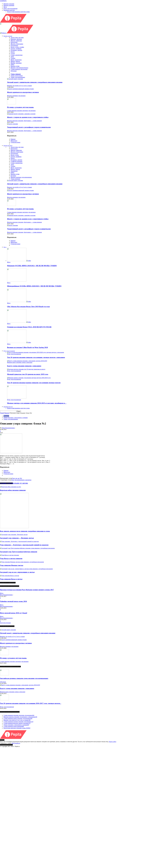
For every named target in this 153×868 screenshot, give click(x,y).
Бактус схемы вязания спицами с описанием (24, 366)
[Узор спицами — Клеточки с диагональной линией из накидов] (19, 541)
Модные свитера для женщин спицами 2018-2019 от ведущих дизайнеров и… (36, 403)
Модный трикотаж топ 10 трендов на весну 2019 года (27, 374)
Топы (12, 56)
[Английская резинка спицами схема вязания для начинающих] (4, 675)
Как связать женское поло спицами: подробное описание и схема (25, 531)
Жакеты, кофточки (16, 40)
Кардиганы (14, 42)
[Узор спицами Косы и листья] (9, 575)
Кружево (13, 175)
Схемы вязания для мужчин (19, 69)
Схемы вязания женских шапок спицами (17, 723)
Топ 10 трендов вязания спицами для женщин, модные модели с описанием (36, 357)
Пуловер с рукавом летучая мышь (20, 107)
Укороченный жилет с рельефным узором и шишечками (29, 127)
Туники (13, 58)
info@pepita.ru (16, 743)
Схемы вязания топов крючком (14, 726)
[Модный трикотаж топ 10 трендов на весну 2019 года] (26, 369)
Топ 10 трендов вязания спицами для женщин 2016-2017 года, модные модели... (30, 703)
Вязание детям (15, 66)
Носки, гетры (15, 155)
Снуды (13, 53)
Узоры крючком (15, 179)
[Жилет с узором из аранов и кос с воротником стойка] (21, 114)
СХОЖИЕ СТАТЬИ (6, 483)
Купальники (14, 45)
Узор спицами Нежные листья (11, 565)
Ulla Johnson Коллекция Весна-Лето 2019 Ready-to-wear (28, 306)
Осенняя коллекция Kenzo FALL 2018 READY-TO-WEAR (29, 327)
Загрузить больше (5, 622)
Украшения (14, 171)
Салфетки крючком (16, 161)
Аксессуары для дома (17, 37)
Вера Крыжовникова (8, 428)
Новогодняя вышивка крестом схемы (18, 11)
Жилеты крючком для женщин (16, 95)
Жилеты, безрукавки (17, 44)
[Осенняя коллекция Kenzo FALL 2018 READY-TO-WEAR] (19, 322)
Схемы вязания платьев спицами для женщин (18, 721)
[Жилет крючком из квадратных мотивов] (20, 89)
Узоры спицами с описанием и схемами (16, 417)
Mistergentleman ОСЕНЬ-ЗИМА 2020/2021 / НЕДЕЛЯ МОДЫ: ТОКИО (34, 286)
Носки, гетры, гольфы (17, 47)
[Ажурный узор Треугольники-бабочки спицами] (27, 548)
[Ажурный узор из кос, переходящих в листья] (26, 569)
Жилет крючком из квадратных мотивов (23, 92)
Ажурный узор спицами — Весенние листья (17, 538)
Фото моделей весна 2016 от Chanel (13, 613)
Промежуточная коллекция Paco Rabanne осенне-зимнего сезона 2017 (27, 590)
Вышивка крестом (9, 10)
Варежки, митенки (16, 39)
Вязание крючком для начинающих (21, 177)
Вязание (6, 416)
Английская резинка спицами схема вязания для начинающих (24, 678)
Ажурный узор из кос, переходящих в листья (17, 572)
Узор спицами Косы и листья (11, 579)
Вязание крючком (9, 5)
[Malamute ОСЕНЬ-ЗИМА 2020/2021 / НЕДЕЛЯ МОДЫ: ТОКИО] (19, 260)
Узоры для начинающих (18, 77)
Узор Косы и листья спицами (11, 558)
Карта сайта (112, 741)
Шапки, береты (15, 61)
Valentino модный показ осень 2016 (13, 601)
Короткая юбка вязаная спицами (13, 490)
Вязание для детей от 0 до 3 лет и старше (19, 85)
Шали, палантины (16, 59)
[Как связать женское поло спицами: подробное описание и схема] (14, 527)
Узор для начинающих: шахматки (21, 480)
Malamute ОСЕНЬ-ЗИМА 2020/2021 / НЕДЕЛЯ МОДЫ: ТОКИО (32, 266)
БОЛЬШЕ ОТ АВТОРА (20, 483)
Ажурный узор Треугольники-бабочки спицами (18, 552)
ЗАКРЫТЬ (3, 1)
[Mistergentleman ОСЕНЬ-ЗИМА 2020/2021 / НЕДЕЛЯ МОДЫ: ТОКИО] (16, 281)
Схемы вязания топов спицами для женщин (18, 718)
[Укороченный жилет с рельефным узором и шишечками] (12, 124)
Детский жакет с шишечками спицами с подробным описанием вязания (34, 82)
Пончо (13, 52)
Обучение (14, 71)
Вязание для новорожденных (19, 67)
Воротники (14, 148)
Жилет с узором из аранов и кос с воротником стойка (27, 117)
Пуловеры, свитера (16, 50)
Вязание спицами (9, 4)
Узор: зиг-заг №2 (17, 478)
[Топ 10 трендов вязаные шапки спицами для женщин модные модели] (29, 377)
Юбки (12, 64)
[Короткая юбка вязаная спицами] (10, 487)
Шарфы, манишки (16, 63)
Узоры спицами (16, 74)
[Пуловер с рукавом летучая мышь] (11, 104)
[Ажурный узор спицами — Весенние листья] (13, 534)
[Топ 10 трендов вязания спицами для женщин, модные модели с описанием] (35, 352)
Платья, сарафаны (16, 48)
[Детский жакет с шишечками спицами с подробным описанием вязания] (15, 79)
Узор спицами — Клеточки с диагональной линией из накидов (24, 545)
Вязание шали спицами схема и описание (19, 362)
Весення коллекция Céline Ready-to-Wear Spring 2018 (27, 347)
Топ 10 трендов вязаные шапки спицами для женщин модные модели (33, 383)
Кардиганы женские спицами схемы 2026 (17, 728)
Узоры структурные (17, 75)
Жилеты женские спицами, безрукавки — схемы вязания (24, 120)
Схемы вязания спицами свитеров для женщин (21, 110)
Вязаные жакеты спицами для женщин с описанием (20, 717)
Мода (5, 7)
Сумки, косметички (16, 55)
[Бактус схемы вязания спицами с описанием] (27, 361)
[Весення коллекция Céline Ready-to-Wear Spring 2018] (19, 342)
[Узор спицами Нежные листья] (22, 562)
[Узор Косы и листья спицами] (9, 555)
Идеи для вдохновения (10, 8)
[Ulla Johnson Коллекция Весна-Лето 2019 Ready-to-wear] (19, 301)
